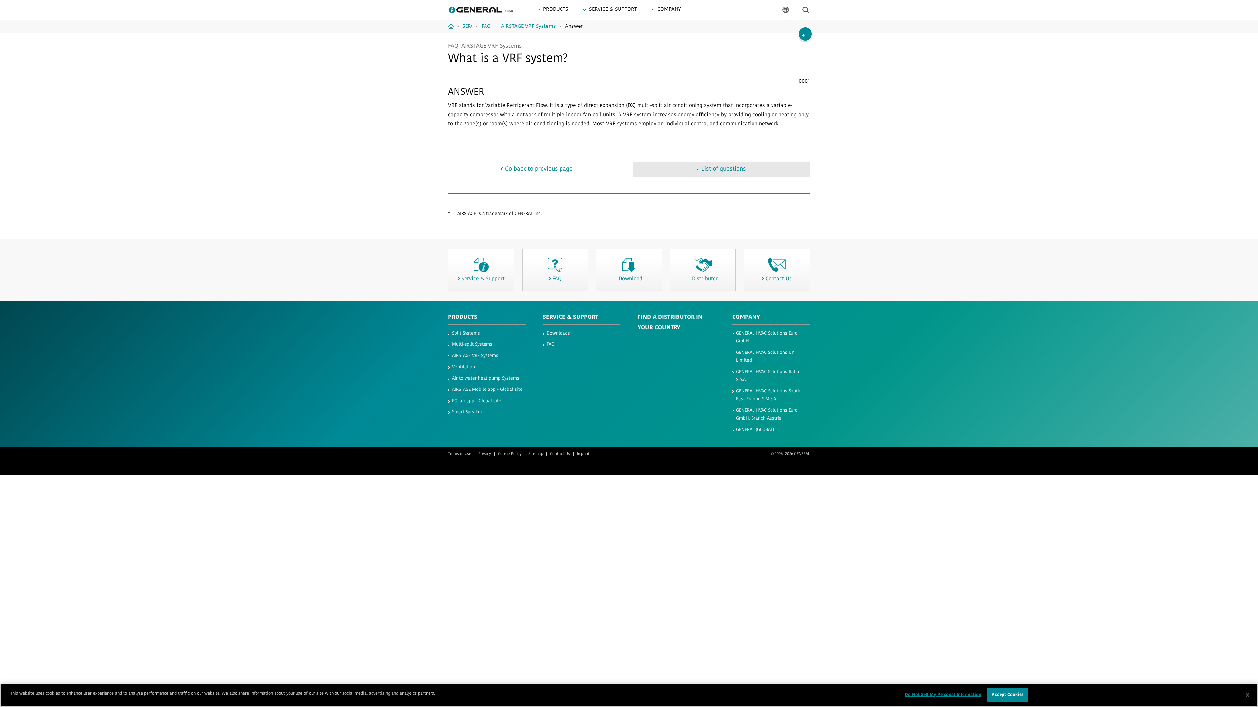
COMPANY (746, 317)
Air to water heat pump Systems (485, 378)
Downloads (558, 333)
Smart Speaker (467, 412)
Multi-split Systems (472, 344)
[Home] (453, 26)
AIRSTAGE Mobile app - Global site (487, 389)
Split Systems (466, 333)
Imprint (583, 454)
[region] (629, 695)
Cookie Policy (510, 454)
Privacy (484, 454)
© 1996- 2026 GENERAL (790, 454)
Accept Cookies (1007, 695)
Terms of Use (459, 454)
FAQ (550, 344)
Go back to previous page (539, 169)
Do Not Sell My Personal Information (943, 695)
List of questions (723, 169)
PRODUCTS (462, 317)
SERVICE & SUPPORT (570, 317)
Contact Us (560, 454)
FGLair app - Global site (476, 401)
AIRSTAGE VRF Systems (475, 356)
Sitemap (535, 454)
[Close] (1247, 695)
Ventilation (463, 367)
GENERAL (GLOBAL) (755, 429)
